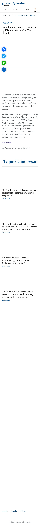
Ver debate (6, 142)
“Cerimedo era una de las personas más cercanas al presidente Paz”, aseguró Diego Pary (19, 193)
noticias (5, 511)
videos (22, 511)
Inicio (4, 15)
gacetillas (14, 511)
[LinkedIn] (3, 69)
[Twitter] (3, 56)
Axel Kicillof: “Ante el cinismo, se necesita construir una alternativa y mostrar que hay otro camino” (17, 294)
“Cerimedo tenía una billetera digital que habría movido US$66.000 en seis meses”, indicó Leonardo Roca (19, 227)
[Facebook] (3, 49)
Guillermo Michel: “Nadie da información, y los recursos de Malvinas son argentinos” (15, 260)
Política (12, 15)
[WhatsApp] (3, 62)
